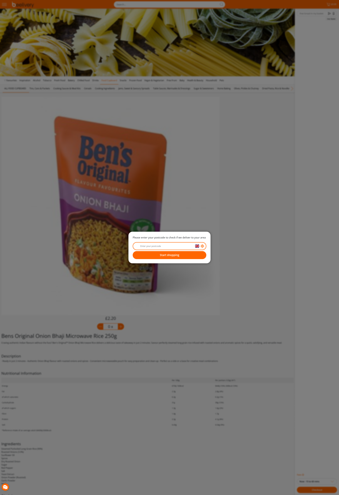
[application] (5, 487)
